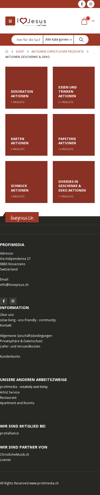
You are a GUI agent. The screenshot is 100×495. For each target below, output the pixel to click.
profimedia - (23, 386)
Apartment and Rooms (17, 403)
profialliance (9, 433)
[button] (10, 21)
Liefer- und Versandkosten (20, 346)
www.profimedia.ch (44, 483)
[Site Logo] (31, 21)
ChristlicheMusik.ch (14, 454)
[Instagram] (90, 4)
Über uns (7, 314)
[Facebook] (82, 4)
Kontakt (5, 325)
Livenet (5, 460)
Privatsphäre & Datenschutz (21, 341)
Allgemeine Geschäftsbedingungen (26, 335)
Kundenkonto (10, 356)
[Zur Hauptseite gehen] (6, 51)
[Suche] (81, 39)
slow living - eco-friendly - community (28, 320)
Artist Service (10, 392)
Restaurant (8, 397)
